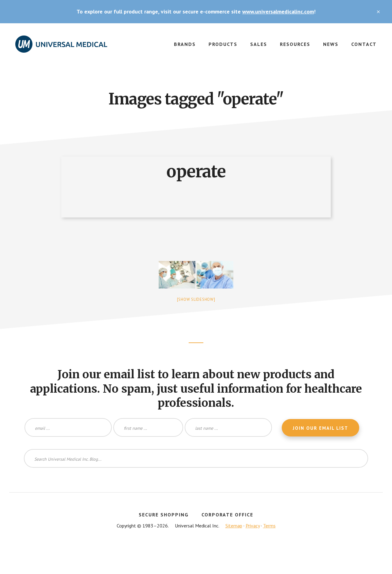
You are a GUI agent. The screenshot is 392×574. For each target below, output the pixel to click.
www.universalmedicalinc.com (278, 11)
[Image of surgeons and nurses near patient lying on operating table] (177, 275)
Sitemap (233, 526)
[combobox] (196, 458)
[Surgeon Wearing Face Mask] (215, 275)
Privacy (253, 526)
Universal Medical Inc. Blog (61, 48)
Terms (269, 526)
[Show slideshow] (196, 299)
